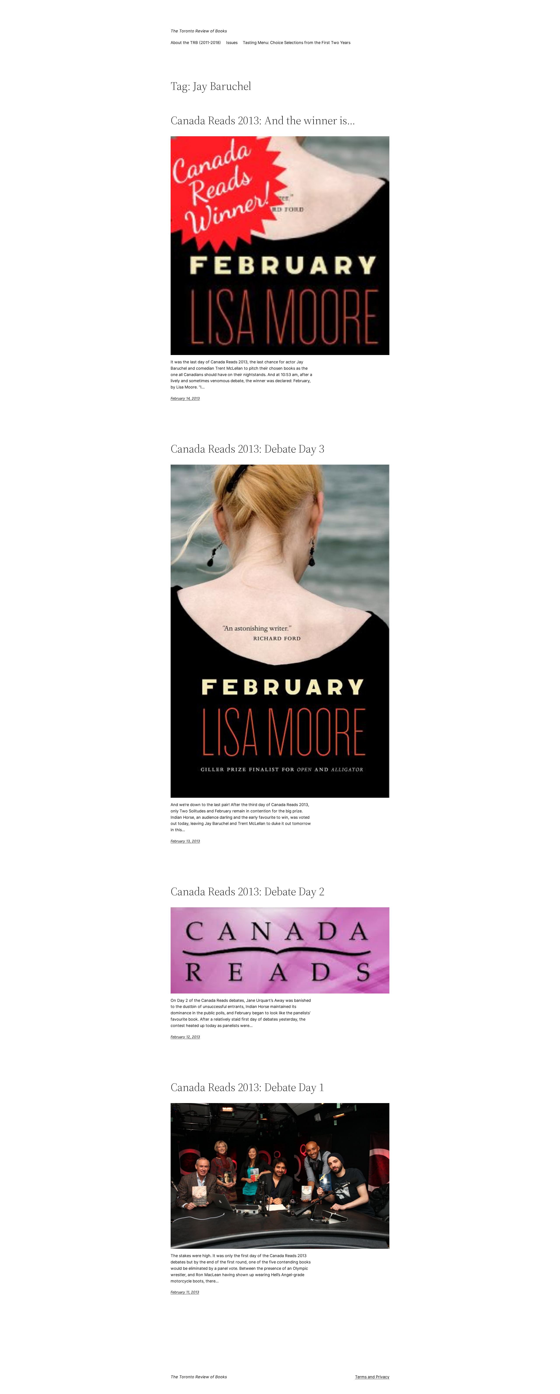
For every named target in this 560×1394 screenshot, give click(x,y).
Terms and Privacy (372, 1377)
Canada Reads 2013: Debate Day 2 (247, 891)
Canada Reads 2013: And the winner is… (263, 120)
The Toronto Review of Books (199, 31)
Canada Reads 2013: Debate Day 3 (247, 448)
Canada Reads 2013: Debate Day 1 (247, 1087)
